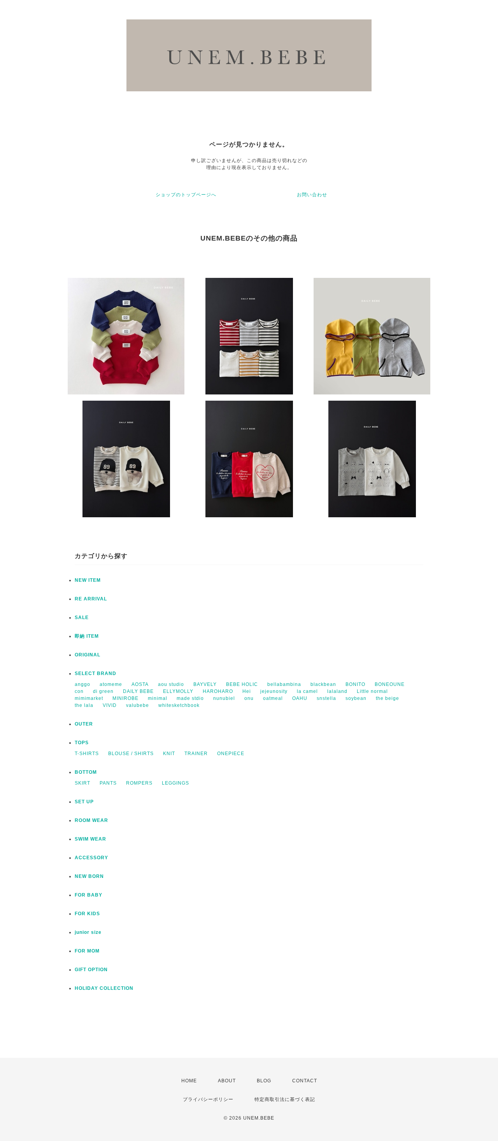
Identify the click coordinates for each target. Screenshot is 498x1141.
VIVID (110, 705)
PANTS (108, 783)
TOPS (82, 742)
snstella (326, 698)
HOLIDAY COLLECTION (104, 988)
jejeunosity (274, 691)
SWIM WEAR (90, 839)
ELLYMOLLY (178, 691)
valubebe (137, 705)
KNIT (169, 753)
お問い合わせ (312, 194)
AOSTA (140, 684)
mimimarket (89, 698)
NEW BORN (89, 876)
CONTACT (304, 1080)
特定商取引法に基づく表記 (284, 1099)
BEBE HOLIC (242, 684)
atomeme (111, 684)
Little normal (372, 691)
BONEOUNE (390, 684)
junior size (88, 932)
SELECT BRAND (95, 673)
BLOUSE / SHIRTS (131, 753)
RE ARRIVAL (91, 599)
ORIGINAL (87, 655)
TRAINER (196, 753)
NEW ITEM (88, 580)
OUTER (84, 724)
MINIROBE (125, 698)
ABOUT (227, 1080)
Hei (246, 691)
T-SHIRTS (87, 753)
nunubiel (224, 698)
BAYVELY (205, 684)
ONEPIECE (230, 753)
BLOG (264, 1080)
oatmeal (273, 698)
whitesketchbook (179, 705)
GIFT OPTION (91, 969)
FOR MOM (87, 951)
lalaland (337, 691)
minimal (157, 698)
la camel (307, 691)
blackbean (323, 684)
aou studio (171, 684)
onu (249, 698)
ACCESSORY (91, 857)
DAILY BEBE (138, 691)
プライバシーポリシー (208, 1099)
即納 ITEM (87, 636)
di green (103, 691)
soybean (355, 698)
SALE (82, 617)
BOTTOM (86, 772)
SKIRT (82, 783)
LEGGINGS (175, 783)
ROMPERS (139, 783)
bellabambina (284, 684)
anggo (82, 684)
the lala (84, 705)
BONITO (355, 684)
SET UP (84, 801)
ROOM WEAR (91, 820)
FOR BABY (88, 895)
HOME (189, 1080)
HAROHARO (218, 691)
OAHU (299, 698)
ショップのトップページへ (186, 194)
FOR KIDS (87, 913)
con (79, 691)
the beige (387, 698)
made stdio (190, 698)
